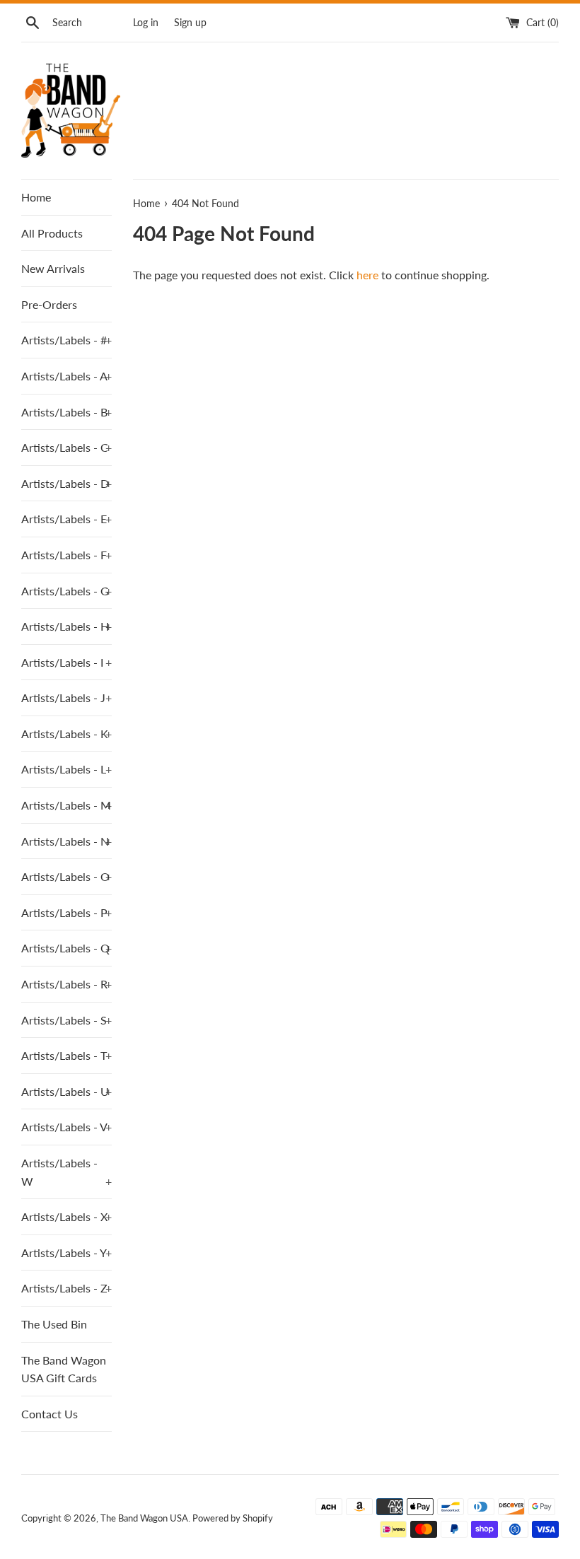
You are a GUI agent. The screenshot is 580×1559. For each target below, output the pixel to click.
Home (36, 197)
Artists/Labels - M (66, 805)
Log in (145, 22)
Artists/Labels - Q (66, 947)
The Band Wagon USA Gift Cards (63, 1369)
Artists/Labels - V (66, 1126)
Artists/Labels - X (66, 1216)
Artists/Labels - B (66, 412)
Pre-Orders (49, 304)
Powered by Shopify (232, 1518)
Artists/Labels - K (66, 733)
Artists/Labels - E (66, 518)
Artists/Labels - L (66, 769)
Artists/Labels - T (66, 1055)
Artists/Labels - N (66, 841)
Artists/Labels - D (66, 483)
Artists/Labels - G (66, 590)
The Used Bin (54, 1324)
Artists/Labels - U (66, 1091)
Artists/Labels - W (66, 1172)
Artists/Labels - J (66, 697)
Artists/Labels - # (66, 339)
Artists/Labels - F (66, 554)
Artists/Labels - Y (66, 1252)
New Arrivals (53, 268)
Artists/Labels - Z (66, 1288)
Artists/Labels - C (66, 447)
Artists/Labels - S (66, 1020)
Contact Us (49, 1413)
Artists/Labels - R (66, 984)
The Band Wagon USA (144, 1518)
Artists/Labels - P (66, 912)
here (367, 274)
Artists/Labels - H (66, 626)
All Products (52, 233)
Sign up (190, 22)
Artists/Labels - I (66, 662)
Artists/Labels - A (66, 376)
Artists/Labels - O (66, 876)
